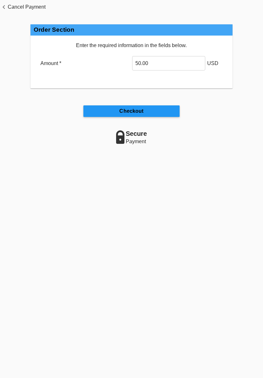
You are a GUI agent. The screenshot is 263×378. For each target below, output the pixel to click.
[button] (23, 7)
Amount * (50, 63)
